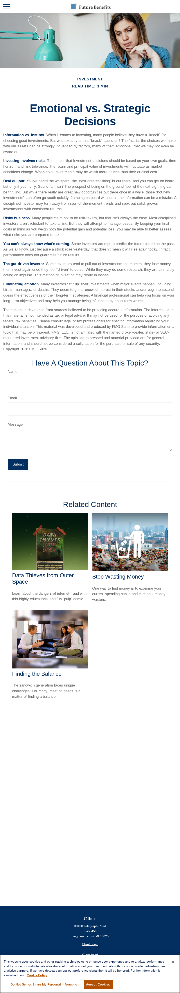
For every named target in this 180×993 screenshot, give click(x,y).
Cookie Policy (37, 975)
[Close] (173, 962)
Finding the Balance (36, 674)
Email (12, 398)
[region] (90, 974)
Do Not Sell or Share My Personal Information (45, 984)
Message (15, 424)
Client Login (90, 944)
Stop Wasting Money (118, 577)
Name (12, 371)
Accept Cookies (98, 984)
